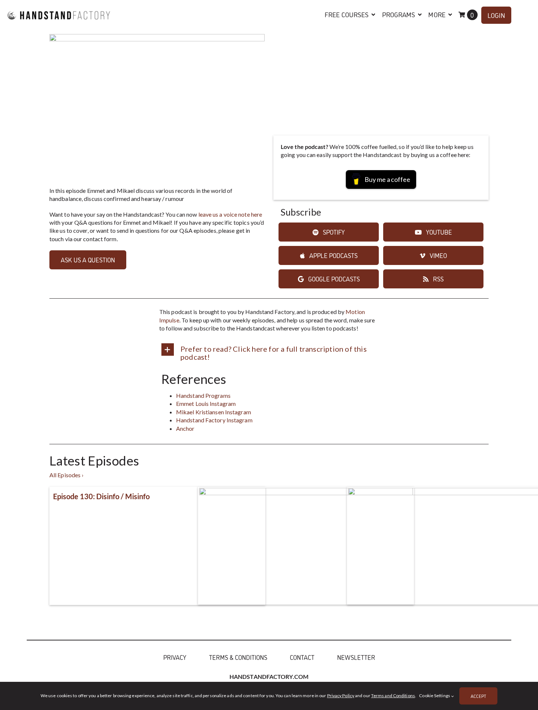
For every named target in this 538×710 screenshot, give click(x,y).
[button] (269, 352)
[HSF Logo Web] (58, 8)
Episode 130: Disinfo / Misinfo (101, 496)
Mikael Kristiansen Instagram (213, 411)
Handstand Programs (203, 395)
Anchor (185, 428)
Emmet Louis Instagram (206, 403)
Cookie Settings (435, 695)
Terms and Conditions (393, 695)
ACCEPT (478, 696)
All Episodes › (66, 474)
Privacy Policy (340, 695)
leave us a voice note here (230, 214)
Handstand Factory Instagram (214, 419)
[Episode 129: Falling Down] (306, 560)
